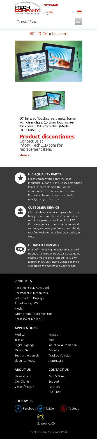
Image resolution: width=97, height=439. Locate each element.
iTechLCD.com (38, 431)
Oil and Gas (22, 350)
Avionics (53, 350)
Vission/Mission (24, 386)
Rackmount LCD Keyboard (32, 287)
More (23, 155)
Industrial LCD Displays (29, 298)
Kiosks (19, 308)
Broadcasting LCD (26, 303)
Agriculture (55, 360)
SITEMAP (51, 5)
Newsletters (23, 376)
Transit (19, 339)
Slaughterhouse (25, 360)
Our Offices (56, 376)
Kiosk (51, 339)
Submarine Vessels (27, 355)
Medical (20, 334)
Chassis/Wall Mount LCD (30, 318)
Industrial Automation (62, 345)
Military (53, 334)
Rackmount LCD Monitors (31, 292)
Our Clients (22, 381)
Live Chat (54, 391)
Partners (54, 386)
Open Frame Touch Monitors (33, 313)
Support (53, 381)
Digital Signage (25, 345)
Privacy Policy (60, 431)
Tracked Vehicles (59, 355)
